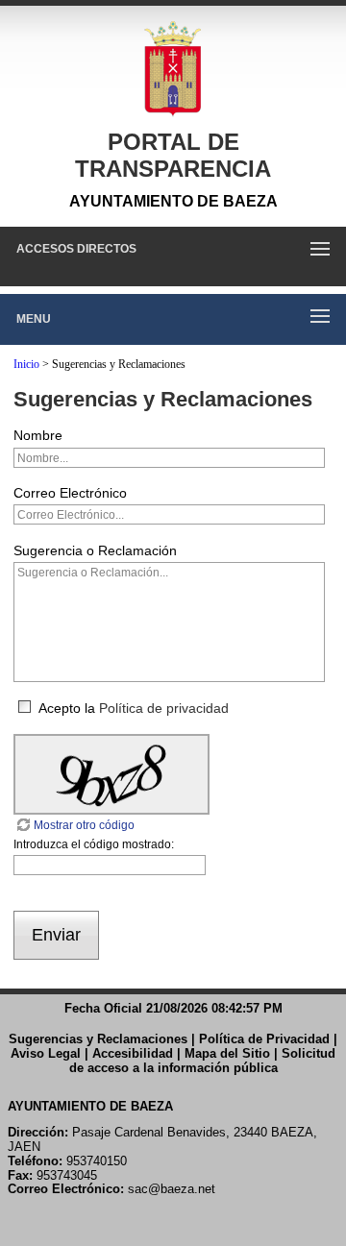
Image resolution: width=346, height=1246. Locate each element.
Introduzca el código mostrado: (93, 844)
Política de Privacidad (264, 1039)
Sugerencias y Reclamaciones (98, 1039)
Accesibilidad (132, 1053)
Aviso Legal (46, 1053)
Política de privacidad (164, 708)
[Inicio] (173, 69)
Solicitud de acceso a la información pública (202, 1060)
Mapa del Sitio (227, 1053)
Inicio (26, 364)
